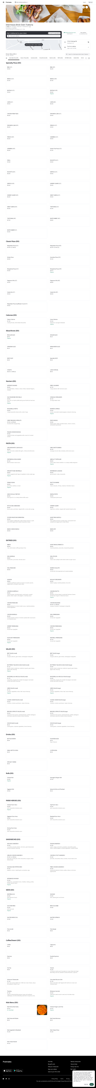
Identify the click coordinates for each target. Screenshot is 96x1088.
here (79, 1081)
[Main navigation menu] (3, 2)
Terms (62, 1078)
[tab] (13, 58)
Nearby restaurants (76, 1061)
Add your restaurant (53, 1066)
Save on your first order (54, 1071)
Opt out (86, 1084)
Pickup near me (75, 1066)
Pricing (67, 1078)
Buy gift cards (51, 1064)
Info (30, 26)
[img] (34, 45)
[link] (83, 7)
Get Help (50, 1061)
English (74, 1069)
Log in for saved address (55, 33)
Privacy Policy (55, 1078)
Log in (84, 2)
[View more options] (86, 7)
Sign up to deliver (52, 1069)
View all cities (74, 1064)
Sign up (90, 2)
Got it (91, 1084)
